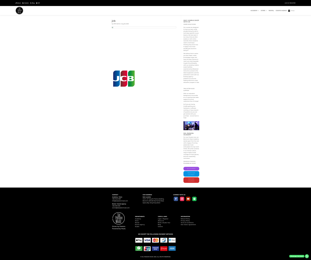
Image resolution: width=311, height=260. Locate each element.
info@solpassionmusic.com (120, 201)
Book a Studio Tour (164, 222)
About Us (161, 220)
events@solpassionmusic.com (121, 208)
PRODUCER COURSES (191, 173)
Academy (138, 219)
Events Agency (140, 224)
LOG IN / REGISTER (290, 3)
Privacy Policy (185, 220)
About (19, 3)
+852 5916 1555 (116, 206)
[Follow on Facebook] (176, 199)
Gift (39, 3)
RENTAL (271, 10)
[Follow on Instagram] (182, 199)
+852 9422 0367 (116, 199)
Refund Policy (185, 219)
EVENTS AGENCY (281, 10)
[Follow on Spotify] (194, 199)
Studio (137, 226)
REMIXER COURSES (191, 180)
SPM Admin (117, 24)
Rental (137, 222)
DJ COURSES (191, 168)
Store (137, 220)
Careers (26, 3)
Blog (33, 3)
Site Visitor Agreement (188, 224)
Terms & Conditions (187, 222)
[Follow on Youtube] (188, 199)
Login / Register (163, 219)
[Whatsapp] (307, 256)
